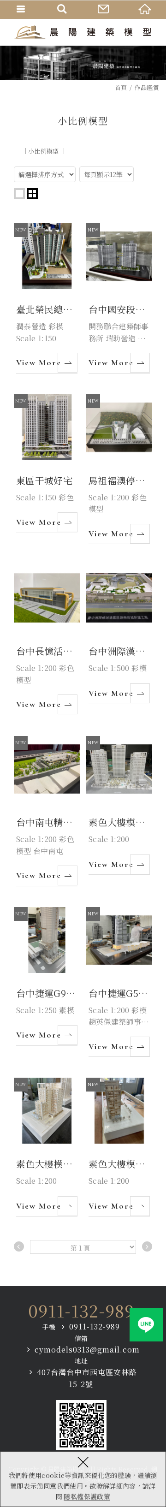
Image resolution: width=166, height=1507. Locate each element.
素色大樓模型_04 (47, 1147)
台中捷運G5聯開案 (119, 982)
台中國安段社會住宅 (119, 298)
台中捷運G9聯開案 (47, 976)
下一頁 (147, 1246)
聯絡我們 (104, 9)
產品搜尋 (62, 9)
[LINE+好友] (146, 1324)
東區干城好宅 (47, 463)
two (32, 193)
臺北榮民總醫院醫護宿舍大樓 (47, 298)
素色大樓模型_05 (119, 805)
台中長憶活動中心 (47, 640)
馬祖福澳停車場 (119, 469)
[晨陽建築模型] (83, 32)
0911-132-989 (81, 1310)
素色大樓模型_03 (119, 1147)
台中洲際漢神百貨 (119, 634)
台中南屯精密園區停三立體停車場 (47, 811)
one (19, 193)
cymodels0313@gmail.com (87, 1349)
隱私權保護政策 (87, 1496)
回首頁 (145, 9)
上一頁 (19, 1246)
